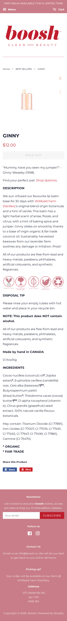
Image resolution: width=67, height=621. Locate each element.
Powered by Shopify (51, 613)
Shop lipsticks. (46, 180)
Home (6, 69)
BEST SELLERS (24, 69)
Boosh (32, 613)
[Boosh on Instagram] (38, 534)
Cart (61, 9)
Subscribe (52, 515)
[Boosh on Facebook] (30, 534)
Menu (11, 9)
